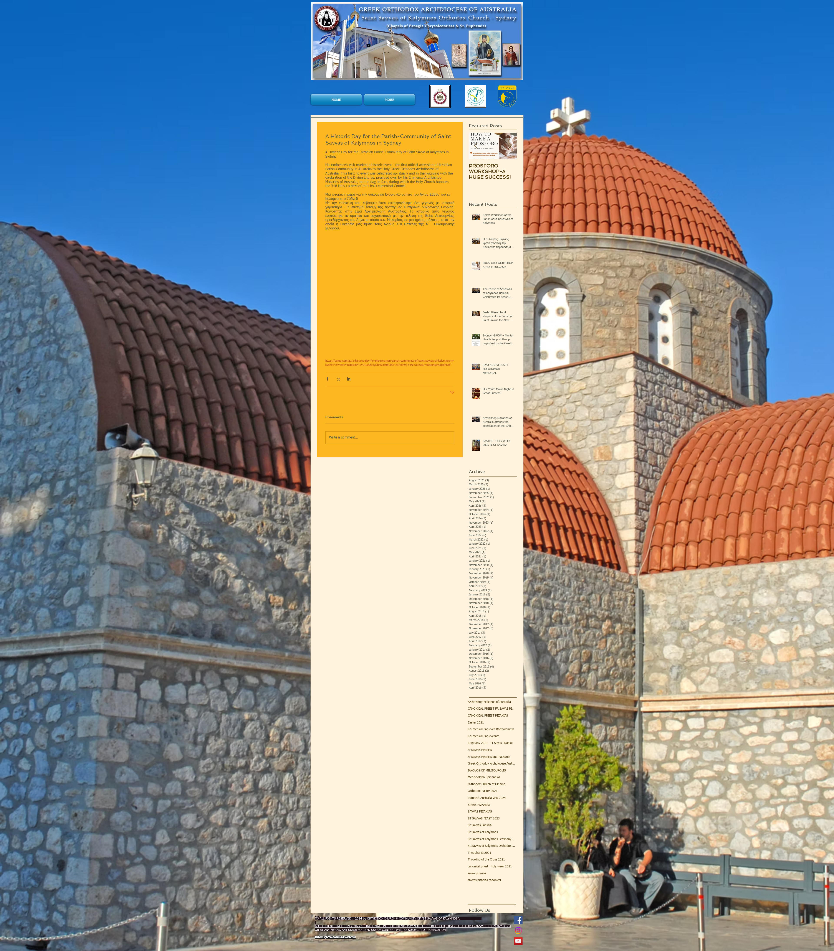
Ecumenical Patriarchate (483, 736)
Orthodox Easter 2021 (483, 791)
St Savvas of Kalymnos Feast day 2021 (492, 839)
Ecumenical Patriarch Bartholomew (491, 729)
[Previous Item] (476, 146)
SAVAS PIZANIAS (479, 804)
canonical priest (478, 866)
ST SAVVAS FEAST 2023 (484, 818)
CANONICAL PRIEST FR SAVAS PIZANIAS (492, 708)
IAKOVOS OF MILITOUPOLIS (487, 770)
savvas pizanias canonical (484, 880)
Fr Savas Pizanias (502, 743)
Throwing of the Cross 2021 (486, 859)
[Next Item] (510, 146)
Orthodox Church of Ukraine (486, 784)
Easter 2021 (476, 722)
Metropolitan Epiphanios (484, 777)
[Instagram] (518, 930)
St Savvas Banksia (479, 825)
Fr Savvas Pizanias (480, 750)
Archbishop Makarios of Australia (489, 702)
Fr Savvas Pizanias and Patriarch (489, 756)
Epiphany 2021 (478, 743)
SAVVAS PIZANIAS (480, 811)
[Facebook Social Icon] (518, 920)
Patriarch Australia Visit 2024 (487, 797)
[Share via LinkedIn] (349, 379)
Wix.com (350, 937)
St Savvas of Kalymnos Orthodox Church (492, 845)
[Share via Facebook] (327, 379)
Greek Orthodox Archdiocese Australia (492, 763)
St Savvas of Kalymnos (483, 832)
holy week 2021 (501, 866)
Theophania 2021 (479, 852)
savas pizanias (477, 873)
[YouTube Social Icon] (518, 941)
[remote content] (389, 299)
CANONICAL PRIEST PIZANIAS (488, 715)
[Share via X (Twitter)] (338, 379)
